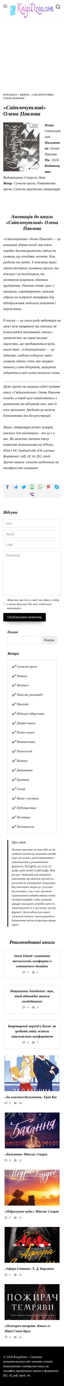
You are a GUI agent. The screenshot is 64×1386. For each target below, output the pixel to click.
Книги (24, 94)
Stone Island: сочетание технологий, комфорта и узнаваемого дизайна (32, 961)
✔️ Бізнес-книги (23, 732)
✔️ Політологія (23, 826)
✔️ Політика (21, 817)
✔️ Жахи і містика (25, 798)
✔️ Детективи (22, 770)
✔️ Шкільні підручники (28, 713)
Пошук (12, 632)
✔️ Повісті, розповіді (27, 694)
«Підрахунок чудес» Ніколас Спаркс (32, 1211)
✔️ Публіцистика (24, 808)
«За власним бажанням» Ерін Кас (31, 1097)
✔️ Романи (19, 676)
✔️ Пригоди (20, 704)
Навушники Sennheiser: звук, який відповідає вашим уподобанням (32, 996)
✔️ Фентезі (20, 685)
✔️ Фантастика (23, 742)
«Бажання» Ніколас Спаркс (26, 1154)
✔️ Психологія (22, 751)
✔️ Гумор (18, 789)
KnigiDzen (10, 94)
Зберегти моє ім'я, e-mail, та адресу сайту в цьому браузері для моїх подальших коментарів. (33, 604)
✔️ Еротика (20, 779)
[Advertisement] (32, 59)
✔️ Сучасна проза (24, 666)
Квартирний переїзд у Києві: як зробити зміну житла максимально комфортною (32, 1031)
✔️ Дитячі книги (23, 723)
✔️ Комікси (20, 760)
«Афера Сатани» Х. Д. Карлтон (29, 1269)
